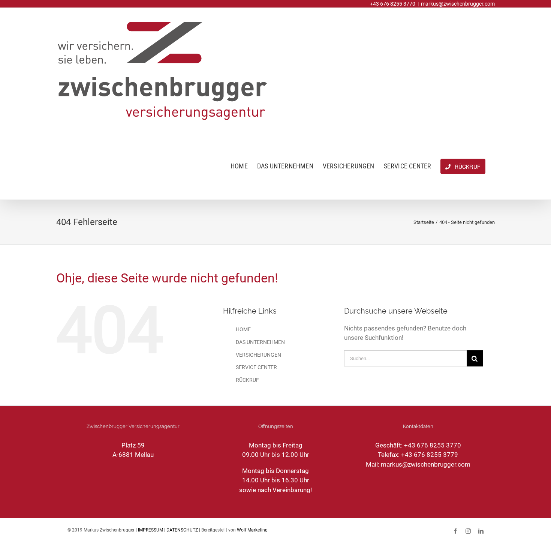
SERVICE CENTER (256, 367)
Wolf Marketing (252, 530)
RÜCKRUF (247, 380)
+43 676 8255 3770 (432, 445)
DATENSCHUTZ (182, 530)
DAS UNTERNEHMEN (260, 342)
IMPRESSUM (150, 530)
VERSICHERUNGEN (258, 355)
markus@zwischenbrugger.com (458, 4)
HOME (243, 329)
